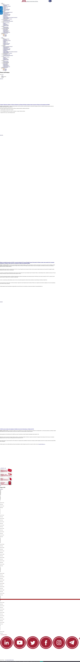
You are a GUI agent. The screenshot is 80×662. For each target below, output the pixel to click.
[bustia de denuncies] (6, 472)
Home (2, 75)
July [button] (0, 485)
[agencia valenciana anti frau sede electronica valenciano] (6, 480)
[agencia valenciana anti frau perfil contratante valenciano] (6, 476)
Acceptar (41, 661)
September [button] (1, 489)
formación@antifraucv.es (41, 444)
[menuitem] (41, 3)
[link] (38, 1)
